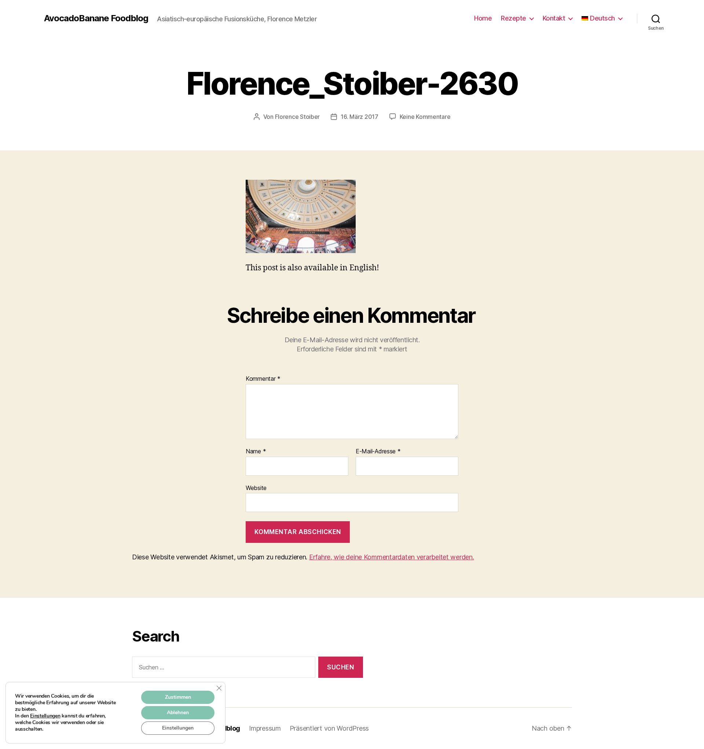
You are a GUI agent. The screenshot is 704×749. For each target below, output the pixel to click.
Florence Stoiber (297, 116)
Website (256, 487)
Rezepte (513, 18)
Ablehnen (178, 712)
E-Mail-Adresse (378, 451)
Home (483, 18)
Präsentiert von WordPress (329, 728)
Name (256, 451)
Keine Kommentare (425, 116)
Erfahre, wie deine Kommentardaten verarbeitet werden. (391, 557)
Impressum (265, 728)
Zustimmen (178, 697)
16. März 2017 (359, 116)
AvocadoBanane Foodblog (96, 18)
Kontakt (554, 18)
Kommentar (263, 379)
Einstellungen (45, 716)
